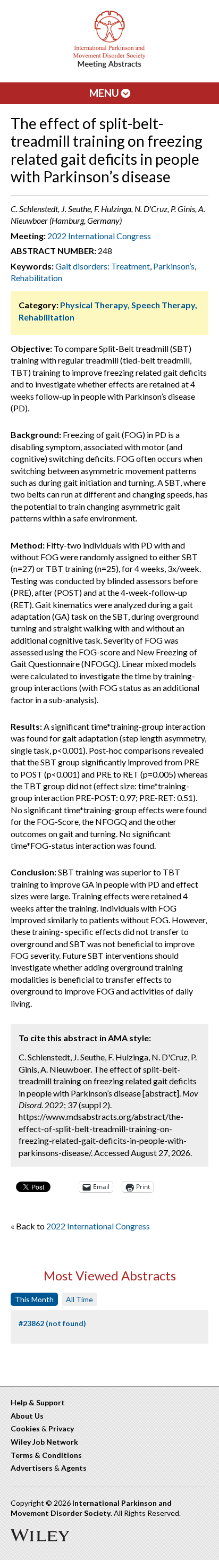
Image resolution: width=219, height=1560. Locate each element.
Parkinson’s (174, 266)
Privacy (61, 1428)
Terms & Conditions (46, 1455)
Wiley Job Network (44, 1441)
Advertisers (32, 1467)
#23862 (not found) (52, 1323)
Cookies (25, 1428)
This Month (34, 1299)
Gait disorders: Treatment (102, 266)
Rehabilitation (36, 278)
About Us (27, 1415)
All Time (79, 1299)
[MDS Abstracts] (109, 66)
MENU (105, 93)
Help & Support (38, 1402)
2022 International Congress (99, 236)
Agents (74, 1467)
